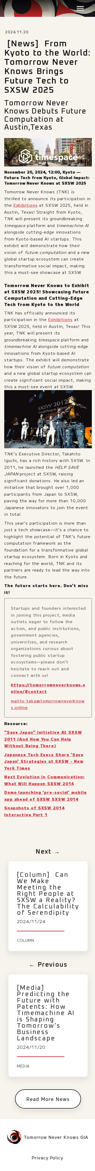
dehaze (80, 8)
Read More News (48, 1098)
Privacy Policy (47, 1157)
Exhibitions (25, 205)
